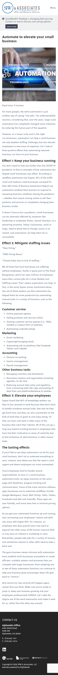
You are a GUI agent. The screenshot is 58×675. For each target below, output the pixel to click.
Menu (53, 7)
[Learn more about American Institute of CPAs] (7, 658)
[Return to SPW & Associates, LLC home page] (21, 7)
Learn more (11, 26)
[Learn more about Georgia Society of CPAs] (22, 658)
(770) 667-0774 (10, 641)
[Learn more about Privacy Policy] (39, 658)
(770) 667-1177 (10, 638)
